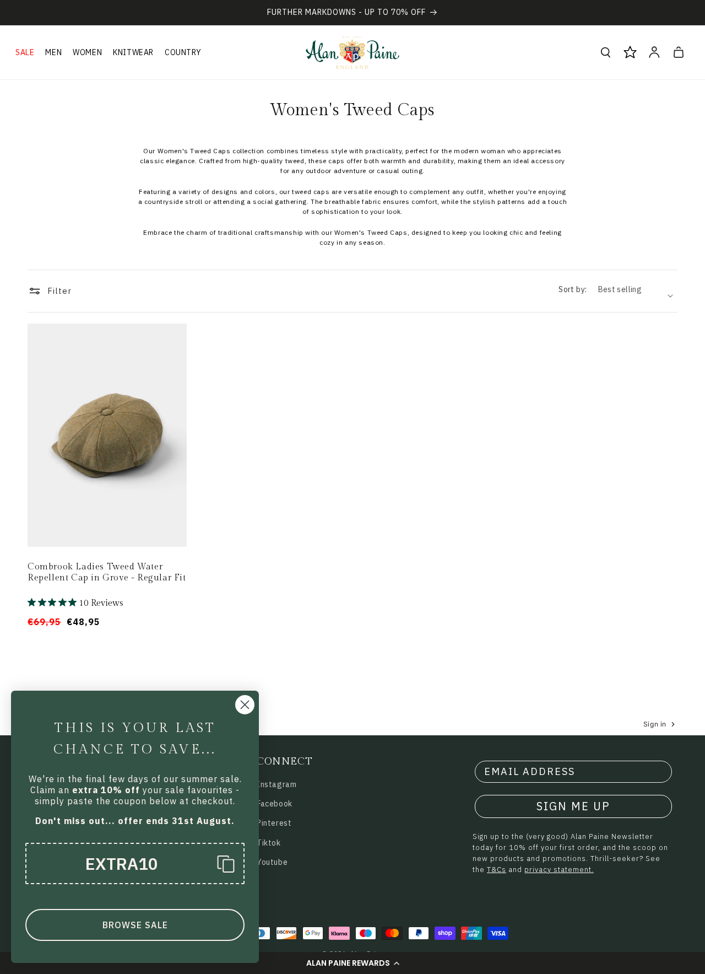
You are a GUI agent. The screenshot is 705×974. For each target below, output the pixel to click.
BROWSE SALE (135, 924)
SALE (24, 52)
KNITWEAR (133, 52)
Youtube (272, 862)
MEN (53, 52)
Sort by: (572, 289)
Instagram (276, 784)
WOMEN (87, 52)
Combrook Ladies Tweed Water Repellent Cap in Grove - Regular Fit (107, 573)
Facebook (274, 804)
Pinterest (274, 823)
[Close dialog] (244, 704)
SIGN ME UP (573, 806)
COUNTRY (183, 52)
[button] (352, 963)
